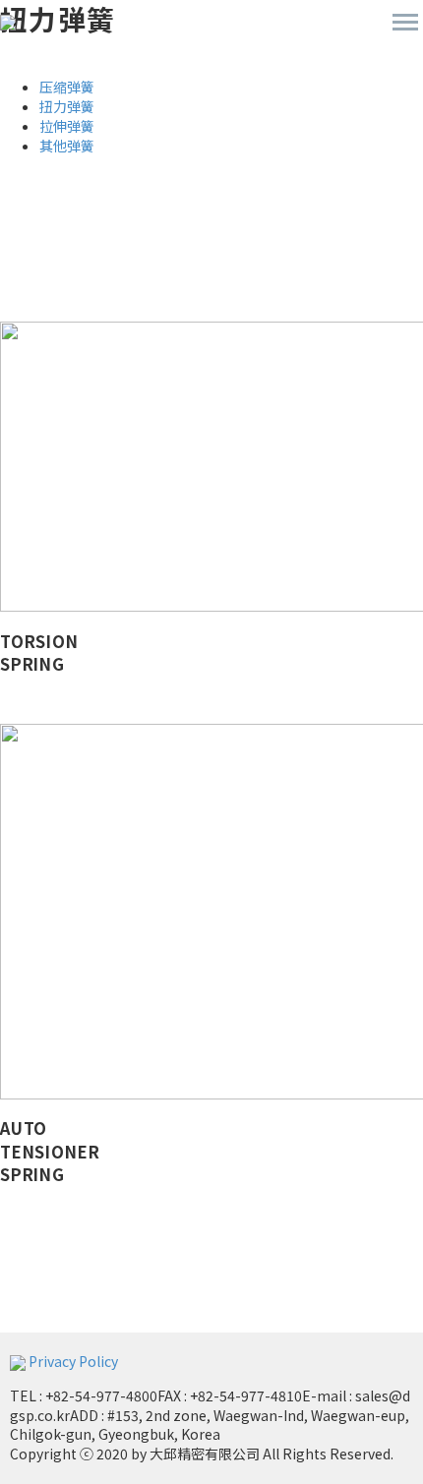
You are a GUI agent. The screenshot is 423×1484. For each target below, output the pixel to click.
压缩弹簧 (66, 86)
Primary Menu (405, 22)
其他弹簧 (66, 145)
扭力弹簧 (66, 106)
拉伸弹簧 (66, 126)
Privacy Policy (73, 1361)
